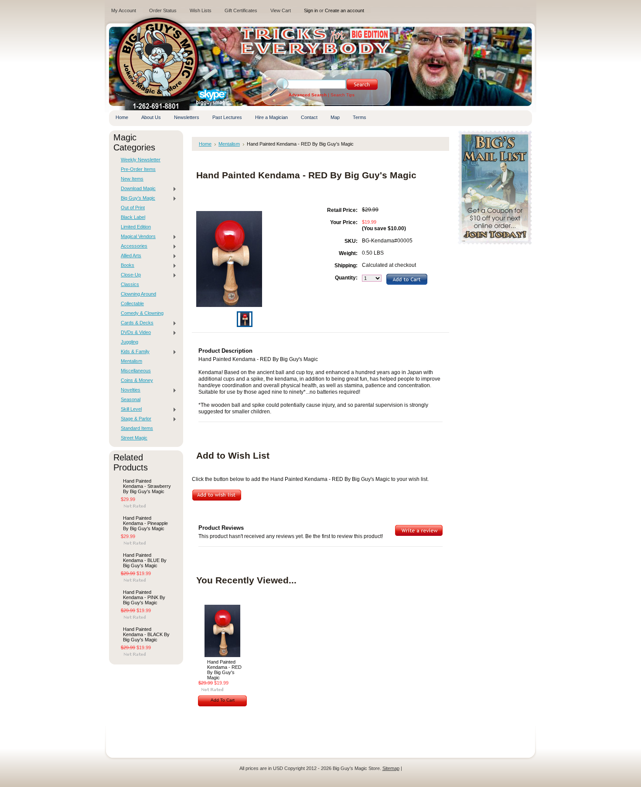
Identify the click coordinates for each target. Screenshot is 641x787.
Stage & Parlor (133, 419)
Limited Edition (136, 226)
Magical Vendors (136, 237)
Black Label (133, 217)
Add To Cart (223, 700)
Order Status (163, 10)
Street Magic (134, 437)
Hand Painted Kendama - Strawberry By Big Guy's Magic (147, 486)
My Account (123, 10)
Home (205, 143)
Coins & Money (137, 380)
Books (125, 265)
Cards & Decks (134, 323)
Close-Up (128, 275)
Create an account (344, 10)
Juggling (129, 341)
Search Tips (343, 94)
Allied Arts (128, 256)
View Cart (280, 10)
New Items (132, 178)
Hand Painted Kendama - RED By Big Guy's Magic (224, 669)
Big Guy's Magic (135, 198)
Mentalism (131, 361)
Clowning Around (138, 293)
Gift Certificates (241, 10)
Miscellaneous (136, 370)
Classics (130, 284)
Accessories (131, 246)
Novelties (128, 390)
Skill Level (129, 409)
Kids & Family (133, 352)
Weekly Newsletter (140, 159)
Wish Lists (200, 10)
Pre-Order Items (138, 169)
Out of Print (133, 207)
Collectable (132, 303)
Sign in (311, 10)
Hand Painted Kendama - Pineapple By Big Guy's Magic (145, 523)
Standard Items (137, 428)
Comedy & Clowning (142, 313)
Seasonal (130, 399)
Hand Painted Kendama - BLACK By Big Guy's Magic (146, 634)
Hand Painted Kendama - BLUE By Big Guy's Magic (145, 560)
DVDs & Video (133, 333)
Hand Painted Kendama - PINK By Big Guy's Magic (144, 597)
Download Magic (136, 189)
